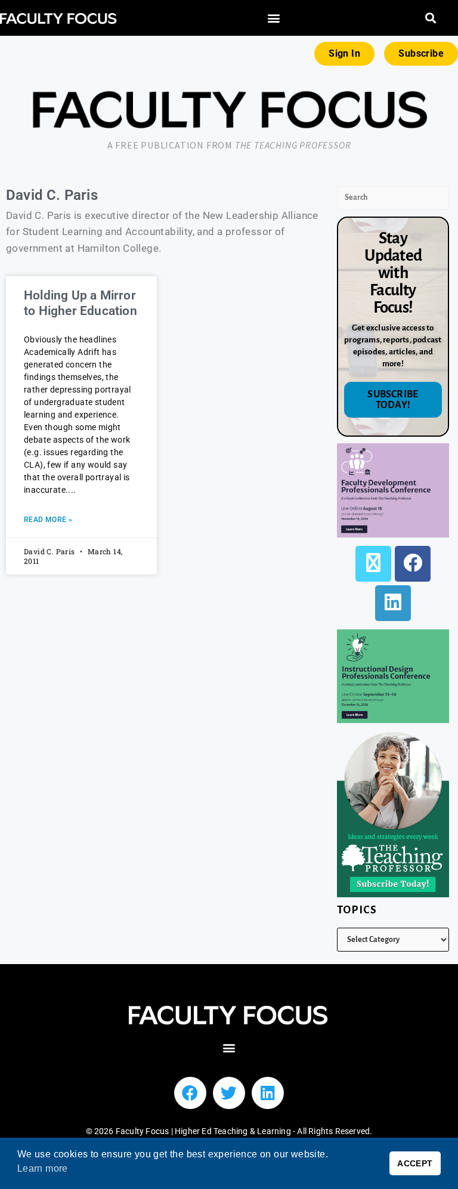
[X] (373, 564)
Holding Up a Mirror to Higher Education (80, 302)
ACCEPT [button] (414, 1163)
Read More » (48, 519)
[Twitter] (229, 1093)
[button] (273, 18)
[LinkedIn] (393, 603)
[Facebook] (413, 564)
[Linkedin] (268, 1093)
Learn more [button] (42, 1168)
